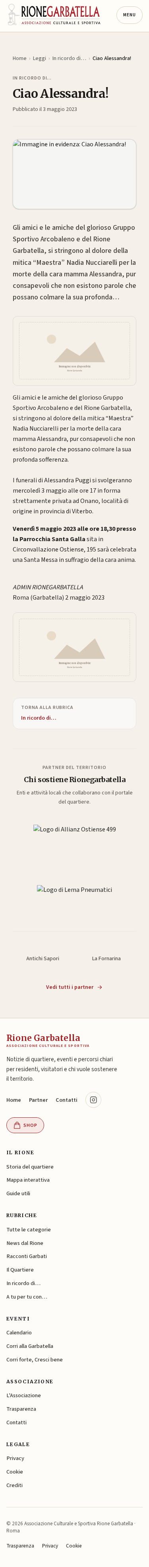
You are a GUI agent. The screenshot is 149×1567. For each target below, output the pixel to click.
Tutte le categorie (28, 1229)
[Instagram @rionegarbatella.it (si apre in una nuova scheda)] (93, 1100)
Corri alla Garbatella (29, 1346)
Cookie (14, 1472)
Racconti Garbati (26, 1256)
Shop (30, 1125)
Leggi (39, 58)
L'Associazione (23, 1395)
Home (20, 58)
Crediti (14, 1485)
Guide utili (18, 1193)
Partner (38, 1100)
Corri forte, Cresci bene (34, 1359)
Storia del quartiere (30, 1167)
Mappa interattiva (28, 1180)
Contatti (66, 1100)
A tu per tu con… (26, 1297)
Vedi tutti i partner (69, 987)
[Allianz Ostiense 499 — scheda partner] (74, 838)
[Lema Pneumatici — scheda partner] (74, 898)
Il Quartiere (20, 1270)
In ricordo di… (69, 58)
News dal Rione (24, 1243)
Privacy (15, 1458)
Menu (129, 15)
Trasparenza (21, 1409)
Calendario (19, 1332)
